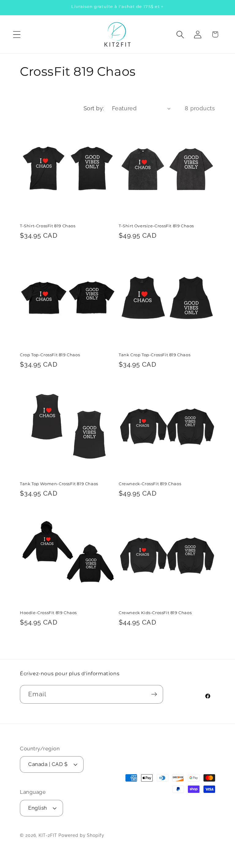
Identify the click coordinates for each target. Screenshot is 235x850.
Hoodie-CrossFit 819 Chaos (48, 612)
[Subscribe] (154, 694)
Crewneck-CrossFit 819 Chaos (150, 483)
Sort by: (94, 108)
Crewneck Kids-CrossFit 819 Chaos (155, 612)
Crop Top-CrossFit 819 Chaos (50, 354)
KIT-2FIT (48, 835)
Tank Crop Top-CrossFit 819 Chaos (154, 354)
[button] (16, 34)
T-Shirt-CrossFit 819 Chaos (48, 225)
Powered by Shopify (81, 835)
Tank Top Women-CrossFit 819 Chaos (59, 483)
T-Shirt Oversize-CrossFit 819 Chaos (156, 225)
